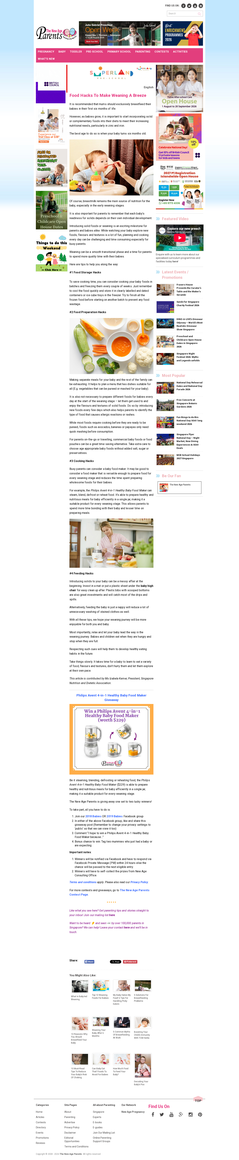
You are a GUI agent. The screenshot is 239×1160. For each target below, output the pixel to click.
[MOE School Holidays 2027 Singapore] (166, 459)
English (148, 87)
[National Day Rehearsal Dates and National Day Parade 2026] (166, 387)
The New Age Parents (71, 1154)
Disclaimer (70, 1132)
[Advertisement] (99, 10)
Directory (41, 1127)
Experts (97, 1117)
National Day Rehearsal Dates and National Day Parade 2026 (190, 386)
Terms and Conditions (76, 1146)
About (67, 1111)
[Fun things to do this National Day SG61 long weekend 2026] (166, 422)
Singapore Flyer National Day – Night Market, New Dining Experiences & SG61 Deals (188, 441)
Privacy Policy (71, 1127)
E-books (97, 1122)
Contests (41, 1122)
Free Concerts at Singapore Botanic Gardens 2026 (187, 403)
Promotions (42, 1137)
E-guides (98, 1127)
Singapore (98, 1111)
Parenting (69, 1117)
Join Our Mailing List (104, 1132)
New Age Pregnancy (133, 1111)
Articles (40, 1117)
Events (39, 1132)
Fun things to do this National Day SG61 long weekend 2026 (189, 420)
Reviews (40, 1143)
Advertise (69, 1122)
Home (39, 1111)
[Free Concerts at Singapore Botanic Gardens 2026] (166, 405)
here (112, 915)
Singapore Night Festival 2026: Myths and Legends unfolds (188, 357)
